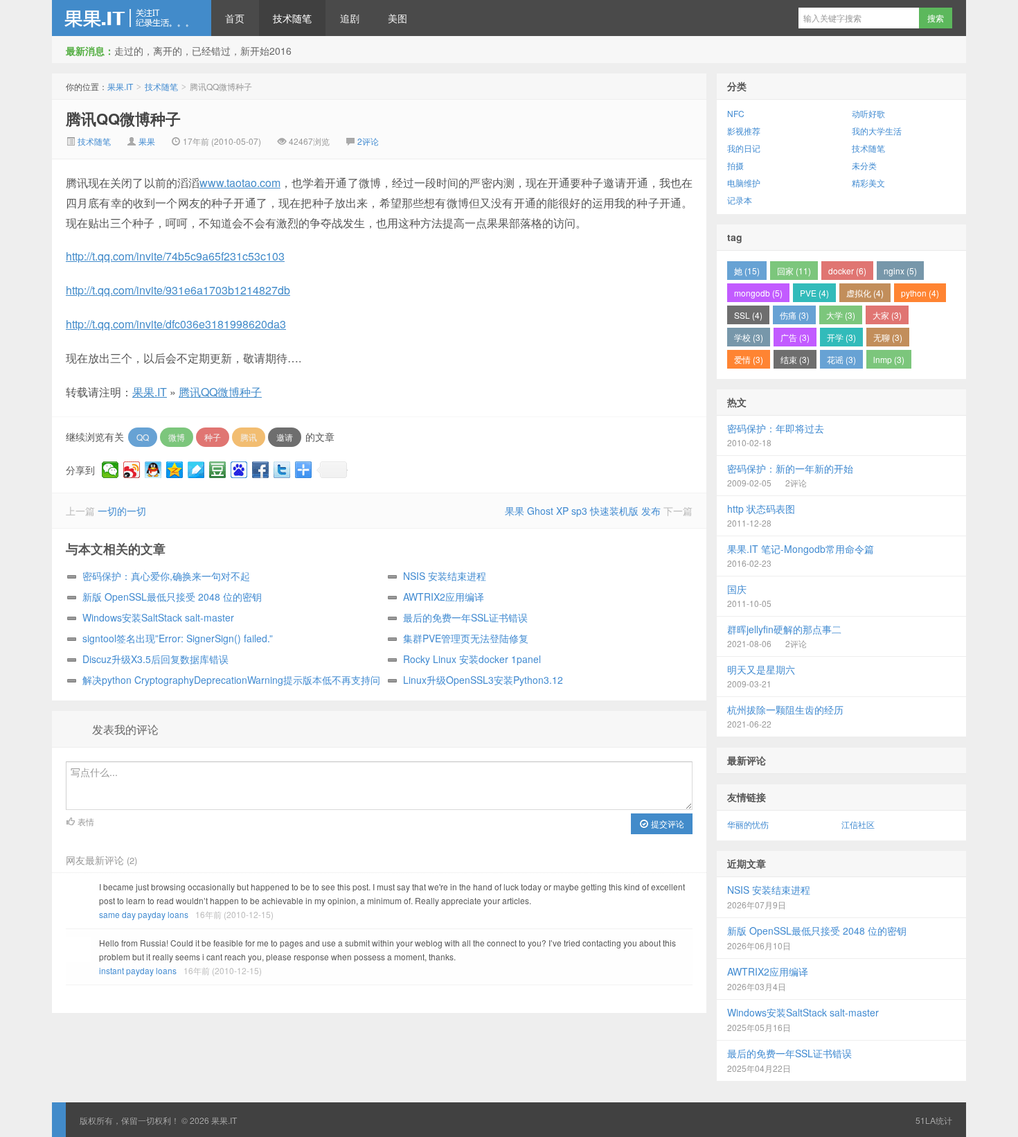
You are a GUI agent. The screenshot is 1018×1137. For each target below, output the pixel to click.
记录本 (739, 200)
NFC (735, 113)
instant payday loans (138, 970)
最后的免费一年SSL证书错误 (465, 617)
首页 (234, 18)
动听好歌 (868, 113)
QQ (142, 437)
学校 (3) (748, 337)
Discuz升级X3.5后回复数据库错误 (155, 659)
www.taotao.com (239, 183)
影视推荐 (743, 130)
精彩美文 (868, 182)
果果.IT (131, 18)
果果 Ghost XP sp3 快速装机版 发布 (583, 511)
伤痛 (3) (794, 315)
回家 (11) (794, 270)
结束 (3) (795, 359)
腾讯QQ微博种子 (123, 118)
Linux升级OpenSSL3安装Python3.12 (483, 680)
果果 (147, 141)
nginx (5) (900, 270)
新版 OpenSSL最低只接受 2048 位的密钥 (172, 596)
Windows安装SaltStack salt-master (158, 617)
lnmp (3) (888, 359)
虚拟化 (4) (865, 293)
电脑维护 (743, 182)
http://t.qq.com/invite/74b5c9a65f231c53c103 (175, 256)
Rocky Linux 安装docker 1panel (472, 659)
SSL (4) (748, 315)
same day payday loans (143, 914)
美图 (397, 18)
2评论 (368, 141)
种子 (212, 437)
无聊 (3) (887, 337)
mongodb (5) (758, 293)
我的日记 (743, 148)
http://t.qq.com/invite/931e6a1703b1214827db (178, 290)
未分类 (864, 165)
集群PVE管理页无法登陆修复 (465, 638)
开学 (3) (841, 337)
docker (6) (847, 270)
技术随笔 (292, 18)
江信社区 (858, 824)
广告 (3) (795, 337)
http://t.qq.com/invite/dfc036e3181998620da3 (176, 324)
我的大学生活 (877, 130)
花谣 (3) (841, 359)
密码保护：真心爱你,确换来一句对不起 (166, 576)
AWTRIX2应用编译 (443, 596)
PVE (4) (814, 293)
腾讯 (248, 437)
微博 (176, 437)
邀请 (284, 437)
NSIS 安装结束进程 (444, 576)
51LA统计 (934, 1120)
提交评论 (666, 823)
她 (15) (747, 270)
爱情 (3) (748, 359)
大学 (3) (840, 315)
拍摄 (735, 165)
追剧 (349, 18)
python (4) (920, 293)
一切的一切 (122, 511)
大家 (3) (887, 315)
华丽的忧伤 (748, 824)
